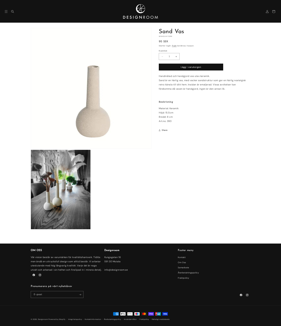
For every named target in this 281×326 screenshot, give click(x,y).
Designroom (43, 319)
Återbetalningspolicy (188, 272)
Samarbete (183, 267)
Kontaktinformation (93, 319)
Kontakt (182, 257)
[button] (6, 11)
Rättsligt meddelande (161, 319)
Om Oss (182, 262)
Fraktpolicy (183, 277)
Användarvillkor (130, 319)
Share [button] (165, 130)
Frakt (174, 46)
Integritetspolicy (75, 319)
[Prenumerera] (80, 294)
